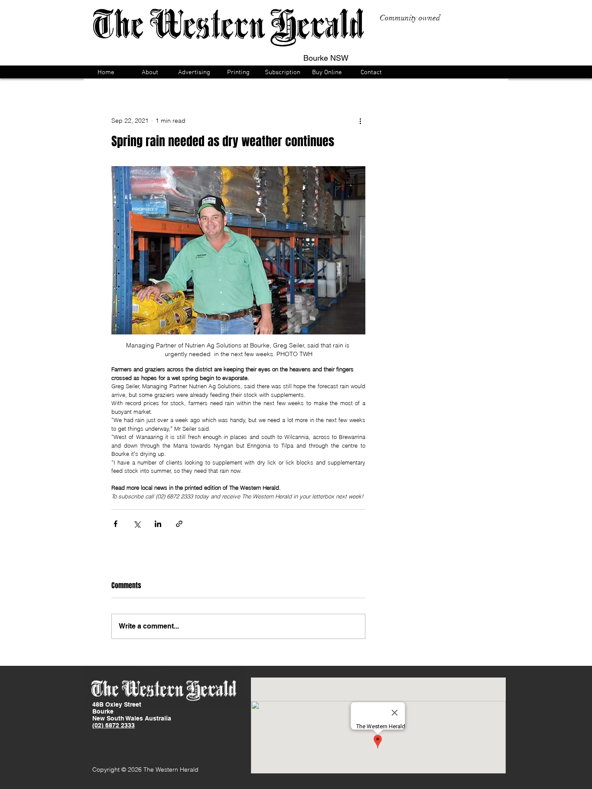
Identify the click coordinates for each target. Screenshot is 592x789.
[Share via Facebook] (115, 524)
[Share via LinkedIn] (158, 524)
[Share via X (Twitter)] (137, 524)
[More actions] (360, 120)
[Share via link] (179, 524)
